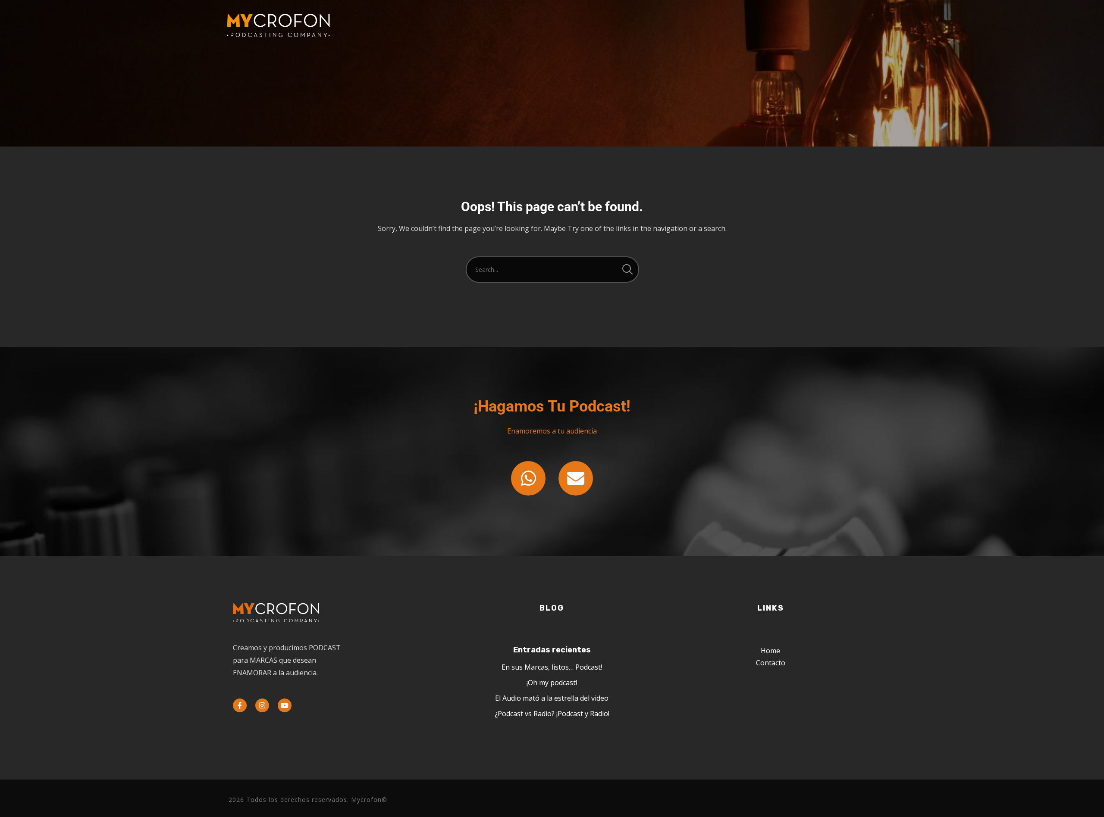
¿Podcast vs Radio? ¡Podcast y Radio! (552, 713)
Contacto (770, 662)
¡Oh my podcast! (552, 682)
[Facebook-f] (240, 705)
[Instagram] (262, 705)
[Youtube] (285, 705)
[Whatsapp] (528, 478)
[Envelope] (575, 478)
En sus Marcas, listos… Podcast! (552, 667)
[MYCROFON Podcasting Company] (278, 26)
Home (770, 650)
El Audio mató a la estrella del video (551, 698)
